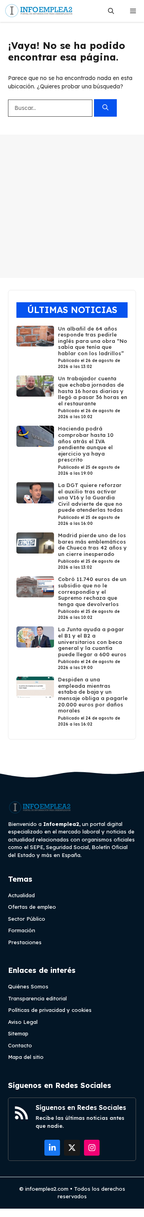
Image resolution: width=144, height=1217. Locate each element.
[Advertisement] (72, 206)
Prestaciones (25, 942)
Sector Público (26, 919)
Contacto (20, 1045)
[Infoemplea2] (39, 11)
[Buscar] (105, 108)
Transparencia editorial (37, 998)
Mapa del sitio (26, 1057)
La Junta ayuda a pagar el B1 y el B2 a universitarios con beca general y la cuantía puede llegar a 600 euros (92, 641)
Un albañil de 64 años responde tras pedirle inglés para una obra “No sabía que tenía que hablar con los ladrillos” (92, 340)
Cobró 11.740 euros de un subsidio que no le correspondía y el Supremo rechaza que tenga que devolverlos (92, 591)
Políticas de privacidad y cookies (50, 1010)
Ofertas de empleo (32, 907)
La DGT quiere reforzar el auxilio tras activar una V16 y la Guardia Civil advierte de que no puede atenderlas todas (90, 497)
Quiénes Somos (28, 986)
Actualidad (21, 895)
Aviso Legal (23, 1022)
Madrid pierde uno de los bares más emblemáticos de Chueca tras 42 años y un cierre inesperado (92, 544)
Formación (21, 930)
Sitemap (18, 1033)
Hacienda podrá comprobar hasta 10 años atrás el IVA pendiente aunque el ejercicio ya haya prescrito (86, 444)
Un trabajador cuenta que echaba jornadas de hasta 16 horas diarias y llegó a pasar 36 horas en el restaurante (92, 390)
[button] (111, 11)
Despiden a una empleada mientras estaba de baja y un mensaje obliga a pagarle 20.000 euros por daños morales (93, 695)
